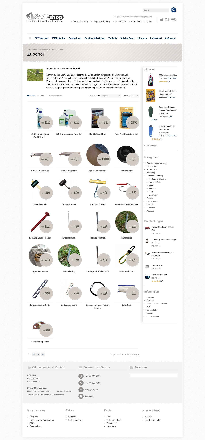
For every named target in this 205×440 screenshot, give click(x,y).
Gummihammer (40, 204)
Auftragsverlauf (114, 420)
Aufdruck (170, 38)
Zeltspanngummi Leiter (40, 305)
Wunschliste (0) (80, 21)
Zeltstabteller (127, 171)
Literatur (142, 38)
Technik (112, 38)
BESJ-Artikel (41, 38)
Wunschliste (112, 423)
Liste (42, 95)
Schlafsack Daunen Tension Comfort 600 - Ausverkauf (168, 110)
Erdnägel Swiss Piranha (40, 238)
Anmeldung (130, 17)
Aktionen (72, 417)
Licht (151, 192)
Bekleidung (75, 38)
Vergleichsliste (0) (101, 21)
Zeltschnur (126, 305)
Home (30, 38)
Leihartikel (156, 38)
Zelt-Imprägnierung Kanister (69, 134)
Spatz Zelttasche (40, 271)
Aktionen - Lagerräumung (156, 163)
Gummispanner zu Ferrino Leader (98, 306)
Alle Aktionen (151, 145)
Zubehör (60, 49)
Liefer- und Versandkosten (157, 304)
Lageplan (150, 297)
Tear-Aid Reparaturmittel (126, 134)
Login (109, 417)
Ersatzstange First (69, 171)
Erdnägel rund (68, 238)
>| (42, 354)
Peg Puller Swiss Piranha (126, 204)
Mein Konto (120, 21)
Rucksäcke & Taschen (158, 179)
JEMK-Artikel (58, 38)
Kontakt (150, 313)
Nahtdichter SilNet (97, 134)
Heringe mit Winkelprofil (98, 271)
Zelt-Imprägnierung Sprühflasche (40, 135)
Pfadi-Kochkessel (159, 275)
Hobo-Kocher (157, 265)
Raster (32, 95)
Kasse (149, 21)
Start (29, 49)
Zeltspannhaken (126, 271)
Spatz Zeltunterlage (98, 171)
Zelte (52, 49)
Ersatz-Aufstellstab (40, 171)
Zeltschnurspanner (40, 342)
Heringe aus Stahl (98, 238)
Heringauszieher (97, 204)
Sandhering (126, 238)
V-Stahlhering (69, 271)
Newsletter (111, 426)
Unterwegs (153, 195)
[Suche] (173, 9)
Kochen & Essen (155, 182)
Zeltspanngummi (69, 305)
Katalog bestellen (153, 420)
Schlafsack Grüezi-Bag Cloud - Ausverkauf (167, 129)
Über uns (150, 300)
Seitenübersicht (153, 316)
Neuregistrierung (145, 17)
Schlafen (152, 188)
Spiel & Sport (127, 38)
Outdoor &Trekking (94, 38)
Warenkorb (136, 21)
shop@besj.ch (91, 390)
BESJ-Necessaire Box (168, 75)
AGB (148, 307)
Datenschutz (152, 310)
